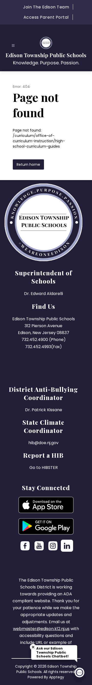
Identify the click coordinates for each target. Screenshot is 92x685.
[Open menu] (13, 46)
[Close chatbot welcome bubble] (33, 647)
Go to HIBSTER (43, 467)
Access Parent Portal (46, 17)
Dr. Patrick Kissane (43, 410)
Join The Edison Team (46, 7)
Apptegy (56, 677)
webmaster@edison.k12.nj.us (41, 629)
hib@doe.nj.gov (43, 443)
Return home (28, 164)
